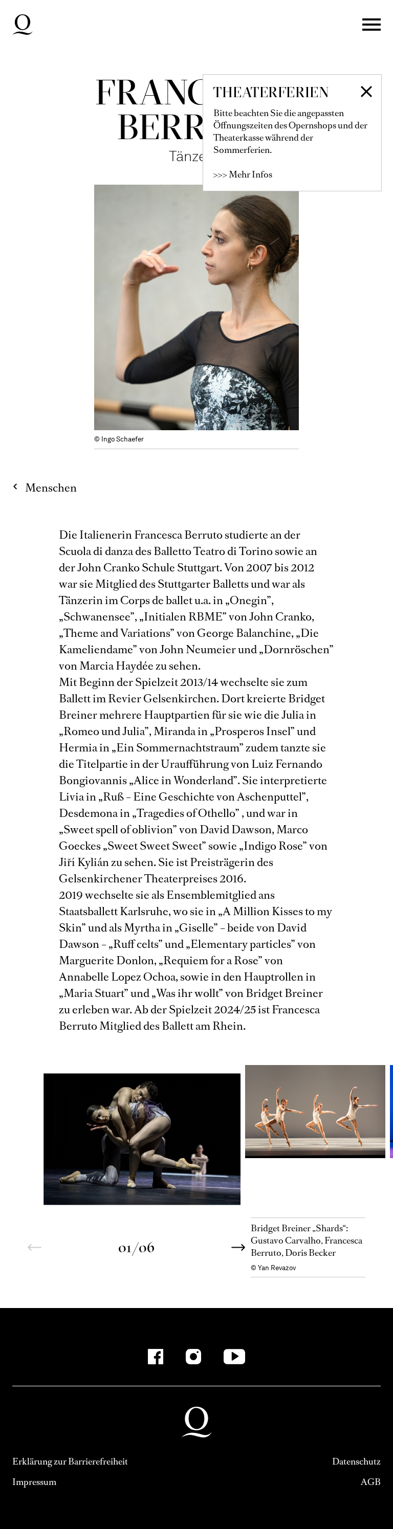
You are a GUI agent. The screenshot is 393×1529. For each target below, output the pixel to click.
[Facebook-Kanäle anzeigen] (155, 1356)
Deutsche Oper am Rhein (22, 24)
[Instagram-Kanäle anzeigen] (193, 1356)
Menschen (51, 487)
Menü (371, 24)
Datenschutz (356, 1461)
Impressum (34, 1482)
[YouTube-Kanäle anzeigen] (235, 1356)
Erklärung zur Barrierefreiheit (70, 1461)
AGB (371, 1482)
